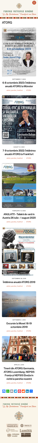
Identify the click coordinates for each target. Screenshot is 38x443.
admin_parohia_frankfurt (15, 90)
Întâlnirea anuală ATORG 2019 (19, 282)
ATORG (28, 90)
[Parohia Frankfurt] (19, 15)
